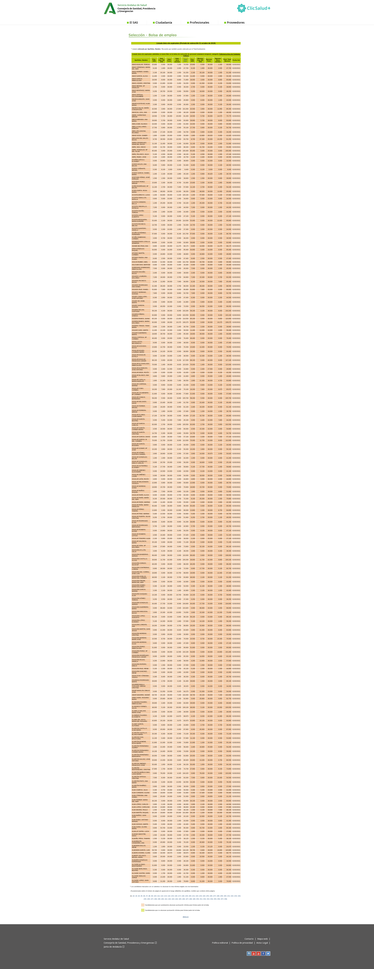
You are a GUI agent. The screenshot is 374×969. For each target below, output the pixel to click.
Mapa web (262, 938)
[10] (155, 896)
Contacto (249, 938)
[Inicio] (137, 8)
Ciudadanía (164, 22)
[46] (183, 899)
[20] (190, 896)
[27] (214, 896)
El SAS (134, 22)
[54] (211, 899)
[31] (228, 896)
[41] (166, 899)
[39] (159, 899)
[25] (207, 896)
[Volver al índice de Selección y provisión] (160, 32)
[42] (169, 899)
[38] (155, 899)
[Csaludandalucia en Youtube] (254, 953)
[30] (225, 896)
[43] (173, 899)
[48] (190, 899)
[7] (147, 896)
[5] (141, 896)
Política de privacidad (242, 942)
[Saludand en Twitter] (268, 953)
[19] (186, 896)
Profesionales (199, 22)
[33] (235, 896)
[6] (144, 896)
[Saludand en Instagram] (249, 953)
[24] (204, 896)
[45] (180, 899)
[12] (162, 896)
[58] (225, 899)
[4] (139, 896)
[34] (239, 896)
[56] (218, 899)
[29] (221, 896)
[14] (169, 896)
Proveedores (236, 22)
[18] (183, 896)
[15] (172, 896)
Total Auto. (185, 60)
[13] (165, 896)
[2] (134, 896)
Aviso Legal (262, 942)
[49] (194, 899)
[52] (204, 899)
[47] (187, 899)
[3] (136, 896)
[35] (145, 899)
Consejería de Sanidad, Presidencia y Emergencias (129, 942)
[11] (158, 896)
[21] (193, 896)
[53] (208, 899)
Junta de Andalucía (113, 946)
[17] (179, 896)
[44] (176, 899)
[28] (218, 896)
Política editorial (220, 942)
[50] (197, 899)
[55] (215, 899)
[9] (152, 896)
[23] (200, 896)
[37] (152, 899)
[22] (197, 896)
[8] (149, 896)
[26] (211, 896)
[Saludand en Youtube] (258, 953)
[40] (162, 899)
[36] (148, 899)
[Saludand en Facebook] (263, 953)
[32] (232, 896)
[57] (222, 899)
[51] (201, 899)
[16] (176, 896)
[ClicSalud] (253, 9)
